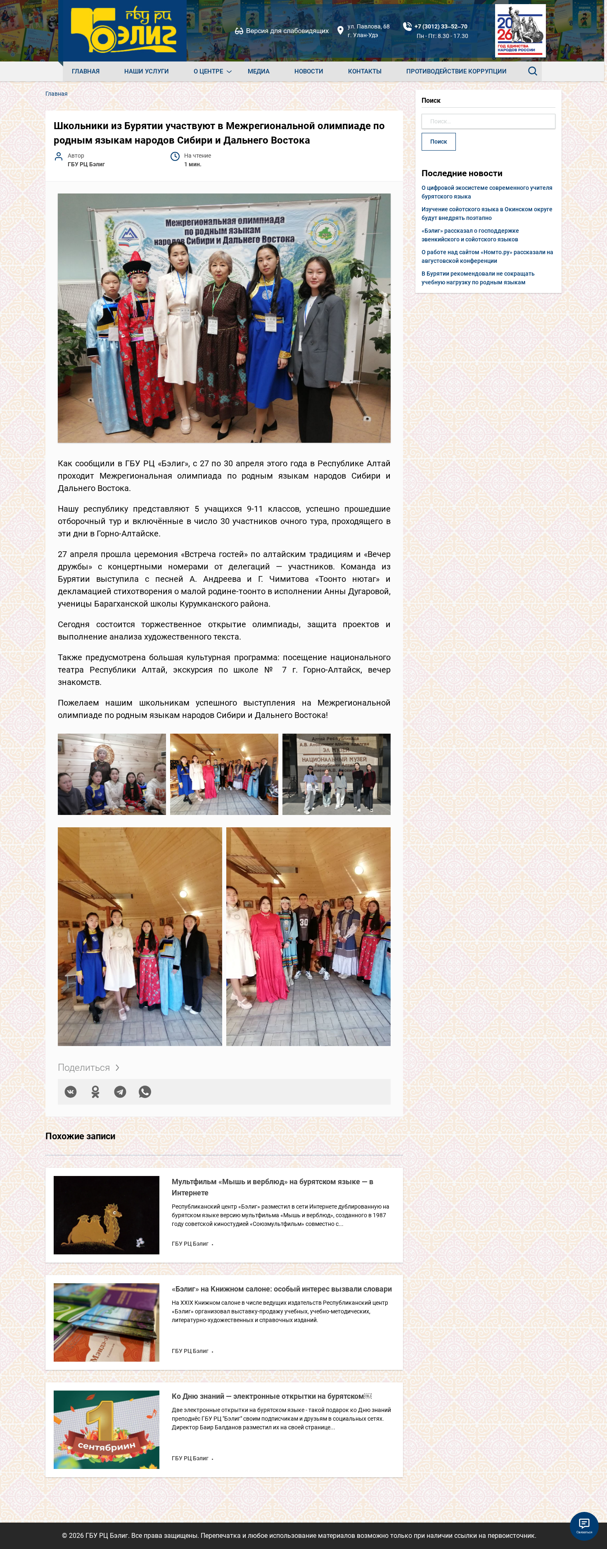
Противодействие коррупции (456, 71)
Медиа (259, 71)
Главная (86, 71)
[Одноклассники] (95, 1092)
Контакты (365, 71)
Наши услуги (146, 71)
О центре (208, 71)
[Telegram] (120, 1092)
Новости (308, 71)
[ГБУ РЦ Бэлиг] (125, 30)
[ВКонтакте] (70, 1092)
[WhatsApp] (145, 1092)
